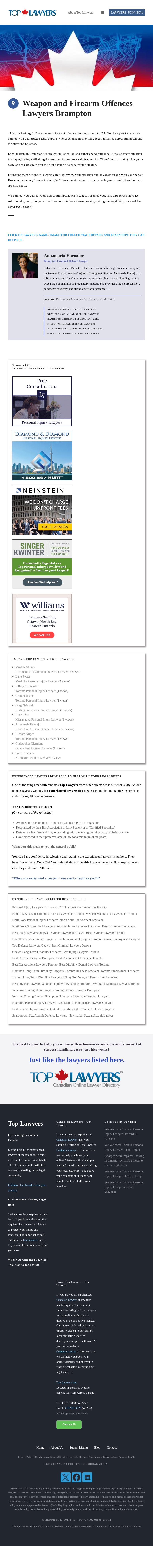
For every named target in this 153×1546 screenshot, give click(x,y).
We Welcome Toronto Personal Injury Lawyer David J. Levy (124, 1174)
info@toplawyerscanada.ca (72, 1413)
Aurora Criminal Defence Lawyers (71, 309)
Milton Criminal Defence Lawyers (71, 324)
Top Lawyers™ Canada (47, 1526)
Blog (97, 1447)
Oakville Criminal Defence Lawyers (73, 333)
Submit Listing (78, 1447)
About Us (57, 1447)
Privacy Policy (25, 1457)
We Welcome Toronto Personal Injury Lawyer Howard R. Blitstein (124, 1134)
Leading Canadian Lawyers (87, 1526)
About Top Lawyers (80, 12)
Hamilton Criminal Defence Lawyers (73, 319)
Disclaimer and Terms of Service (50, 1457)
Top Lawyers (88, 1310)
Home (40, 1447)
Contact (112, 1447)
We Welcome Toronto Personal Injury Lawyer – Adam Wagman (124, 1187)
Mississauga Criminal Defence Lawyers (75, 329)
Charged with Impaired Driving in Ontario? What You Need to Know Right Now (124, 1160)
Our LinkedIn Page (78, 1457)
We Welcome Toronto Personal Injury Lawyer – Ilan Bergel (124, 1147)
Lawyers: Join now (127, 12)
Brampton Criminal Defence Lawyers (73, 314)
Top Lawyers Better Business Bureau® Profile (112, 1457)
